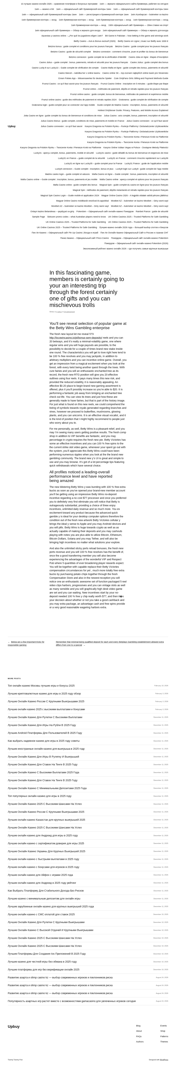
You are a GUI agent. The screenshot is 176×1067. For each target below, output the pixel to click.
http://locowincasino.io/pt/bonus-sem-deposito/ (75, 337)
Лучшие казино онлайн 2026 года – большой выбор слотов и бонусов (133, 227)
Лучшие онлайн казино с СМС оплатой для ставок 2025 (41, 914)
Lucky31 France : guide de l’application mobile (146, 163)
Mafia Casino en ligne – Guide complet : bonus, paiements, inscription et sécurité (130, 174)
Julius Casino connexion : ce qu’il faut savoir (147, 121)
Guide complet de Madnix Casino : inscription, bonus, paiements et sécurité (132, 105)
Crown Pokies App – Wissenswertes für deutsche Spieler (85, 78)
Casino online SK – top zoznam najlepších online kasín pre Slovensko (135, 73)
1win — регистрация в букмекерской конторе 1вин (103, 14)
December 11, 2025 (160, 717)
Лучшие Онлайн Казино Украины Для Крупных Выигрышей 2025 (46, 851)
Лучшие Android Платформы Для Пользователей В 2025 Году (45, 733)
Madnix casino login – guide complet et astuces (67, 174)
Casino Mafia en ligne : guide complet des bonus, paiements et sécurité (134, 68)
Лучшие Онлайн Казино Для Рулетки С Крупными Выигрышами (46, 922)
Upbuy (12, 126)
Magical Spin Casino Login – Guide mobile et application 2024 (70, 195)
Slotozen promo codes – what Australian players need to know (76, 217)
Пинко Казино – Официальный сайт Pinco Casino (84, 238)
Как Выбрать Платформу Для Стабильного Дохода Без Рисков (46, 890)
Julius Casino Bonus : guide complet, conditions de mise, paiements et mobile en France (82, 121)
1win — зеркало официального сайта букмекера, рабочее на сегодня (134, 4)
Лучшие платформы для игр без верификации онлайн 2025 (43, 969)
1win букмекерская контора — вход (39, 20)
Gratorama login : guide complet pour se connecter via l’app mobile (63, 105)
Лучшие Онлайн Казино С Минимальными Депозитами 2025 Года (47, 788)
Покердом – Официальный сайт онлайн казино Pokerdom (139, 238)
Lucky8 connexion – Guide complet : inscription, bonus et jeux (84, 169)
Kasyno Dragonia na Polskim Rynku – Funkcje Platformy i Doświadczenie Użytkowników (126, 126)
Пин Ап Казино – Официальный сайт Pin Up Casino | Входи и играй (65, 232)
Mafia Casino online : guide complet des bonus (75, 185)
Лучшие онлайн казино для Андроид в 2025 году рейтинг (42, 882)
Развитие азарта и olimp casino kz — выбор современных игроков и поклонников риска (60, 977)
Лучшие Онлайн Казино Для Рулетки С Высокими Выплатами (45, 717)
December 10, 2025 (160, 914)
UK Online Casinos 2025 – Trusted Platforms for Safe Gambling (138, 217)
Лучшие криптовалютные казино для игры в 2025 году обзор (44, 693)
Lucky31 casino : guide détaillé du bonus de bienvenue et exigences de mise (132, 153)
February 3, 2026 (161, 693)
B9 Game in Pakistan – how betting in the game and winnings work (136, 36)
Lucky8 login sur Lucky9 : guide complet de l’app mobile (142, 169)
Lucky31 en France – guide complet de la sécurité (81, 158)
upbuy (59, 312)
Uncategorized (69, 312)
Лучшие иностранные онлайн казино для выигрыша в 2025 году (46, 748)
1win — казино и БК (44, 9)
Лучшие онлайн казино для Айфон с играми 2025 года (40, 875)
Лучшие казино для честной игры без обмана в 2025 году (42, 961)
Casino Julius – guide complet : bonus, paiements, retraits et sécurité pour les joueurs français (83, 62)
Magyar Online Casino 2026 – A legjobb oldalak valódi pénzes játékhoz (134, 195)
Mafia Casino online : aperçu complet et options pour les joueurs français (134, 179)
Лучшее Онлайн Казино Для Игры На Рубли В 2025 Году (42, 725)
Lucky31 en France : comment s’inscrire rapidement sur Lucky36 (137, 158)
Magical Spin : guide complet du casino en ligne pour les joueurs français (133, 185)
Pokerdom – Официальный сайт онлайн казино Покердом (104, 211)
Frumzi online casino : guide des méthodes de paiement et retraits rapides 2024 (79, 99)
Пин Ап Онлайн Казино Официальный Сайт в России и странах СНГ (134, 232)
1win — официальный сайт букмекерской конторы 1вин (83, 9)
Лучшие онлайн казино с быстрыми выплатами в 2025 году (43, 859)
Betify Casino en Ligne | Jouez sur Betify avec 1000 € (143, 41)
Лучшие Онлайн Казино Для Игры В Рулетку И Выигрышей (43, 756)
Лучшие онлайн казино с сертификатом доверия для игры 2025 (46, 843)
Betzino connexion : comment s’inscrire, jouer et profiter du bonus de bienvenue (130, 51)
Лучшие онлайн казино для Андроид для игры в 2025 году (43, 835)
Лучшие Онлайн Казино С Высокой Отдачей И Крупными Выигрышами (50, 930)
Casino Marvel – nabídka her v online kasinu (79, 73)
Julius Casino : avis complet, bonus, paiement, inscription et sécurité (136, 115)
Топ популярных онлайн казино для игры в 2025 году (39, 796)
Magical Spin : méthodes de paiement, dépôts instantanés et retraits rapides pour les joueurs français (120, 190)
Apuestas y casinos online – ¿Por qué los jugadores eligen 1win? (72, 36)
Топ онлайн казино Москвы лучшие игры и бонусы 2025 (41, 685)
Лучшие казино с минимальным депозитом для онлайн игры (44, 898)
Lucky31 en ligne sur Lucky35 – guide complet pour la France (93, 163)
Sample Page (38, 217)
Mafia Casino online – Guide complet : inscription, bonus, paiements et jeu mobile (59, 179)
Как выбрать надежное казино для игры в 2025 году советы (44, 740)
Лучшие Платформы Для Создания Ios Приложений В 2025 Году (47, 953)
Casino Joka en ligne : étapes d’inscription (148, 57)
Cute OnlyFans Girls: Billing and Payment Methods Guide (141, 78)
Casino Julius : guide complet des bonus (149, 62)
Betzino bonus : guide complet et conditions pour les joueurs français (80, 46)
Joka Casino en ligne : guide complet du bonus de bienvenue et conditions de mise (63, 115)
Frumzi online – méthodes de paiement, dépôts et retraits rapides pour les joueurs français (125, 89)
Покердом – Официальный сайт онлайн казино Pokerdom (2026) (136, 243)
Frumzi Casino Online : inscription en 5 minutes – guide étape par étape (134, 84)
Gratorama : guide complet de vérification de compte (143, 99)
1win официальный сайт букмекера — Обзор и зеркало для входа (67, 30)
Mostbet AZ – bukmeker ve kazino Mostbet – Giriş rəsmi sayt (139, 201)
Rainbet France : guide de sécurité (152, 211)
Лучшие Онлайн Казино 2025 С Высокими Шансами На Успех (45, 804)
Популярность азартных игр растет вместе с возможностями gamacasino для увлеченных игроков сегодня (72, 1001)
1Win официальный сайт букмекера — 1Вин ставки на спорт (138, 25)
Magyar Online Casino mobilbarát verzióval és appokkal (82, 201)
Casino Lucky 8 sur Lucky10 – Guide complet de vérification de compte (65, 68)
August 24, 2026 (162, 977)
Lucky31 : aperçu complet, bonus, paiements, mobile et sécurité (64, 153)
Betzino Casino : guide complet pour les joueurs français (141, 46)
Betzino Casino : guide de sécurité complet (71, 51)
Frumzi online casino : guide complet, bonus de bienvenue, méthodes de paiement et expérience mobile (119, 94)
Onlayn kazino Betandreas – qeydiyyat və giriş (52, 211)
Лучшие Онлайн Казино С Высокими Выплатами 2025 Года (43, 772)
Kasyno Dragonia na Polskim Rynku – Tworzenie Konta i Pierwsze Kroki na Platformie (127, 137)
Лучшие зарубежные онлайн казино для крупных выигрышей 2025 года (51, 906)
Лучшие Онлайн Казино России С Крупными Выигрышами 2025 (46, 701)
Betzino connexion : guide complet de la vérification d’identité (97, 57)
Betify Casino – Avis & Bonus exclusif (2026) (95, 41)
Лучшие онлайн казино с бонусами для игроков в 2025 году (43, 867)
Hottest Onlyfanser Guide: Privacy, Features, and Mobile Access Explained (133, 110)
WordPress (164, 1060)
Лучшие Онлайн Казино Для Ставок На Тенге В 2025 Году (42, 764)
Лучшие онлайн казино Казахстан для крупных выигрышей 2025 (46, 819)
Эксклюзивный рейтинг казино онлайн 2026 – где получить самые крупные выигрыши (125, 248)
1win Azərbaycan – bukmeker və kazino (149, 14)
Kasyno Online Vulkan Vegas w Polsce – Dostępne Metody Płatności (135, 147)
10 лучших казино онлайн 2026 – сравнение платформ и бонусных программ (59, 4)
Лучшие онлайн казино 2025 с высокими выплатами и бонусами (46, 709)
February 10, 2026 (161, 686)
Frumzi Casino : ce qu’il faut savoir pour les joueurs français (70, 84)
